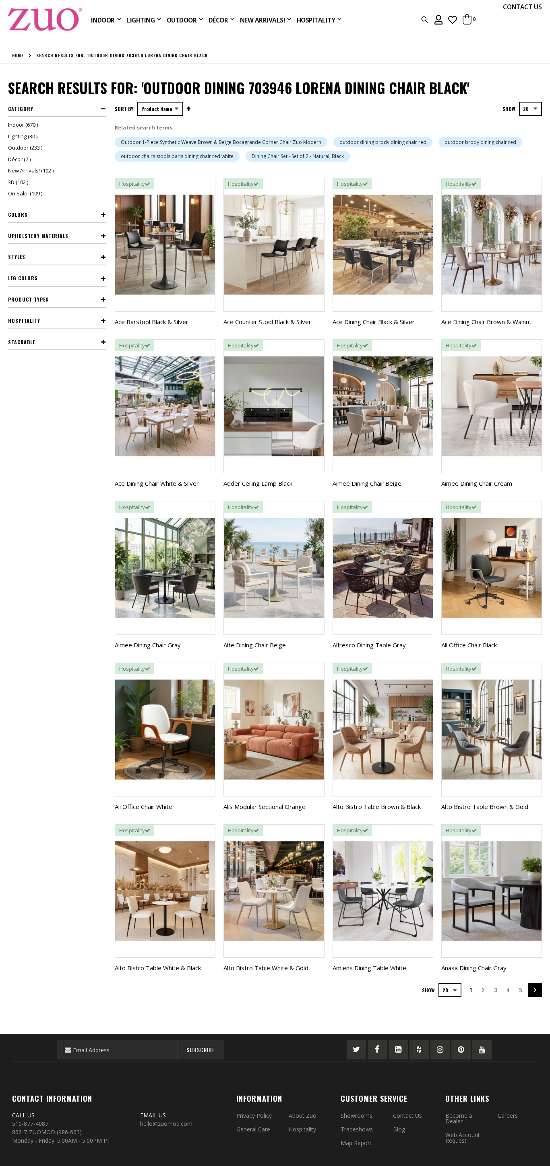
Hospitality (302, 1129)
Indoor (24, 124)
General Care (253, 1129)
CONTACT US (522, 6)
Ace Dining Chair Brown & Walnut (486, 322)
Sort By (124, 108)
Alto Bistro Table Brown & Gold (484, 807)
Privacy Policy (254, 1115)
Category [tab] (20, 108)
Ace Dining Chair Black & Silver (374, 322)
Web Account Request (462, 1137)
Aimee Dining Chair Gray (148, 645)
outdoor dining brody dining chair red (382, 142)
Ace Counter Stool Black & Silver (267, 322)
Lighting (23, 136)
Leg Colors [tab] (23, 278)
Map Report (356, 1143)
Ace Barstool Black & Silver (151, 322)
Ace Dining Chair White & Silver (157, 483)
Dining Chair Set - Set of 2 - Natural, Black (298, 156)
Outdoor (26, 147)
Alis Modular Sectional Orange (264, 807)
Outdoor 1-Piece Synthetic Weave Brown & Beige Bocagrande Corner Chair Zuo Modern (221, 142)
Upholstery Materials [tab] (38, 235)
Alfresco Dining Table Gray (369, 645)
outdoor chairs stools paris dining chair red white (177, 156)
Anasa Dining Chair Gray (474, 968)
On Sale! (26, 193)
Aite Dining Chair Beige (254, 645)
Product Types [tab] (28, 299)
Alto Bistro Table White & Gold (265, 968)
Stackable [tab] (21, 342)
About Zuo (302, 1115)
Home (18, 55)
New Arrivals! (32, 170)
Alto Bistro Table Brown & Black (377, 807)
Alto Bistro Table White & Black (158, 968)
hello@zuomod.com (167, 1123)
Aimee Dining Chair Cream (476, 483)
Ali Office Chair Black (469, 645)
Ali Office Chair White (143, 807)
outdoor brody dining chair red (480, 142)
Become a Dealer (458, 1118)
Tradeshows (357, 1129)
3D (19, 182)
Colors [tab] (18, 214)
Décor (20, 159)
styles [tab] (16, 256)
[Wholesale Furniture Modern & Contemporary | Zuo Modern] (45, 19)
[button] (452, 19)
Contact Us (407, 1115)
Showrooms (356, 1115)
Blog (399, 1129)
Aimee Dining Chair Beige (367, 483)
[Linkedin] (398, 1049)
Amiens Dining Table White (369, 968)
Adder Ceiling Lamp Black (257, 483)
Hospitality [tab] (24, 320)
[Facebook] (377, 1049)
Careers (508, 1115)
